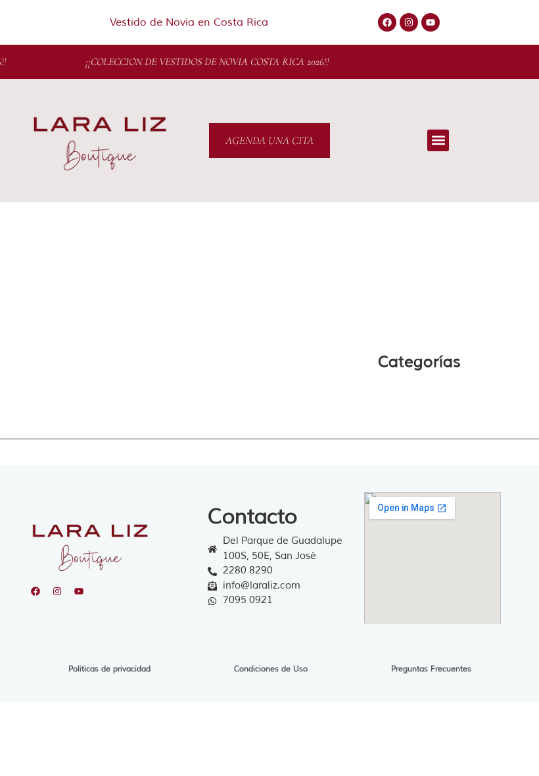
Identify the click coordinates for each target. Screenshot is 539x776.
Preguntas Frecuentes (431, 669)
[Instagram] (409, 22)
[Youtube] (430, 22)
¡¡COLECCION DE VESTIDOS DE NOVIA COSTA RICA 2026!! (205, 61)
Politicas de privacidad (109, 669)
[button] (438, 140)
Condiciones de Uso (271, 669)
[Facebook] (387, 22)
